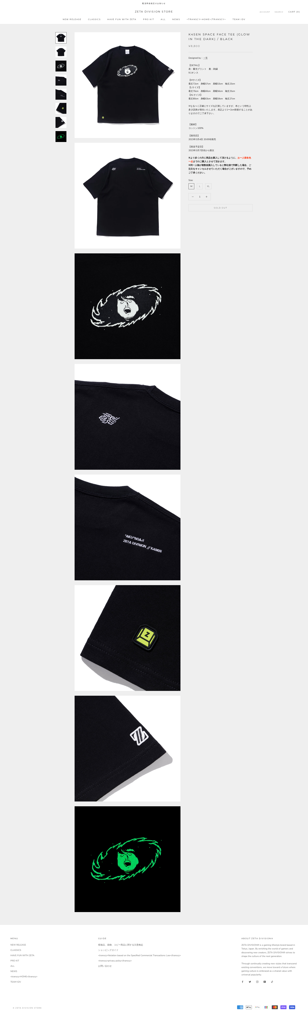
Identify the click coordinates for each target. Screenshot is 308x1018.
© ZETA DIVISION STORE (27, 1008)
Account (265, 12)
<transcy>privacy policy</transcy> (115, 960)
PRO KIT (148, 19)
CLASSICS (94, 19)
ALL (163, 19)
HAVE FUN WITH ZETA (121, 19)
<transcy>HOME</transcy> (206, 19)
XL (208, 186)
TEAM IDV (239, 19)
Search (279, 12)
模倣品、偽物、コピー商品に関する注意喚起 (120, 944)
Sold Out (220, 208)
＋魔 (205, 57)
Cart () (294, 12)
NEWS (176, 19)
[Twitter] (250, 981)
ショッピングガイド (108, 950)
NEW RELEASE (72, 19)
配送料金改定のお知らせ (154, 3)
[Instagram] (257, 981)
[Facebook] (242, 981)
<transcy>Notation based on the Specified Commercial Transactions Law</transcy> (139, 955)
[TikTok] (272, 981)
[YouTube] (265, 981)
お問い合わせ (105, 966)
